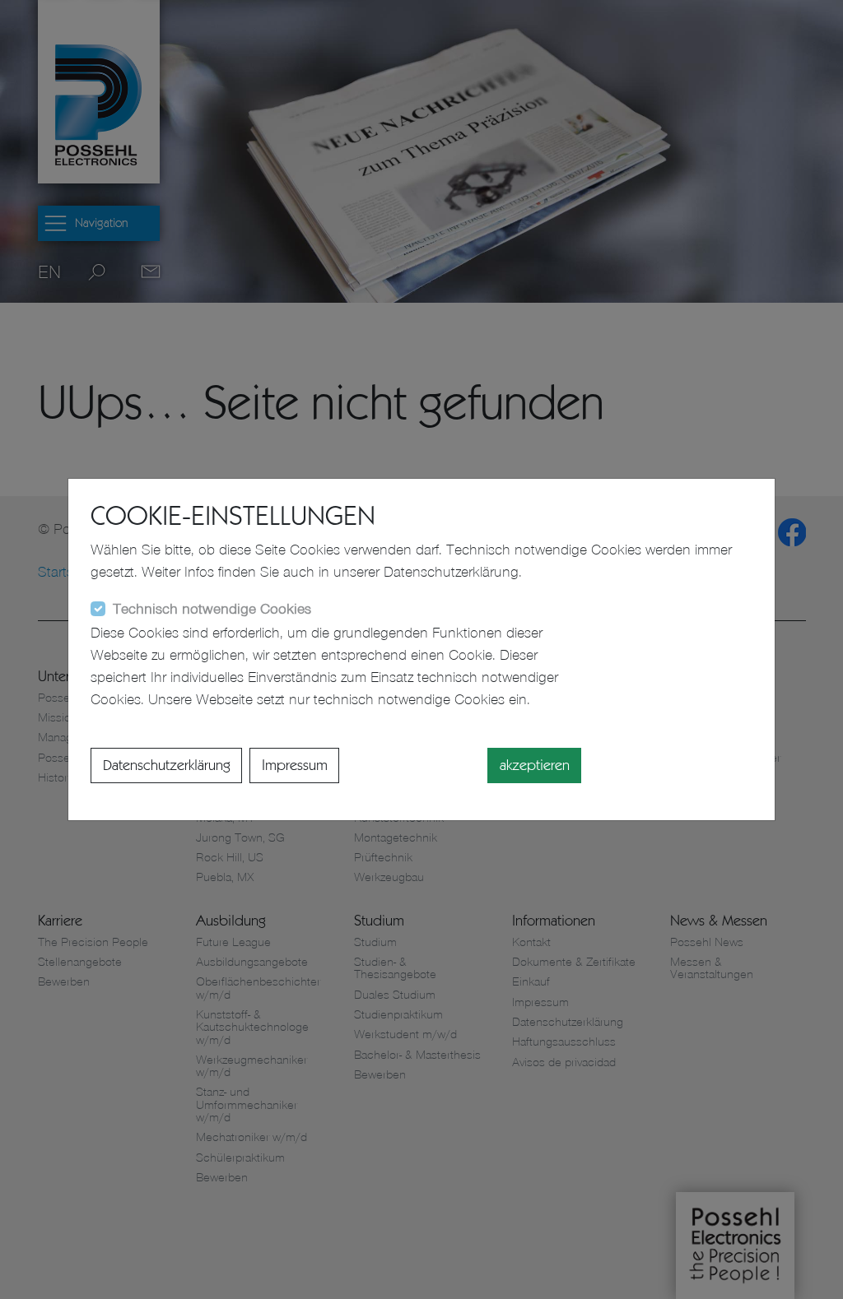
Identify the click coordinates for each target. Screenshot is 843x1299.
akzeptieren (535, 765)
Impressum (295, 765)
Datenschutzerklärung (167, 765)
